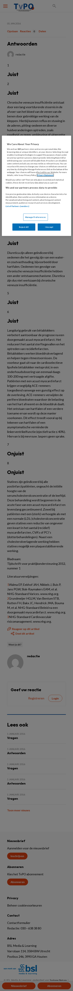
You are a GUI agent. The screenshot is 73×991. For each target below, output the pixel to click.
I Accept (49, 227)
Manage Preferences (35, 217)
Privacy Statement (45, 175)
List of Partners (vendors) (17, 206)
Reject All (24, 227)
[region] (36, 186)
